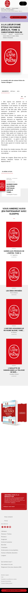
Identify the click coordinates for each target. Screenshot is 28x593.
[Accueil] (7, 3)
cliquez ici (13, 502)
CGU (2, 577)
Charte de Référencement (6, 583)
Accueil (2, 8)
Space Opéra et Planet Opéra (7, 9)
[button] (18, 17)
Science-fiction (15, 8)
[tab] (5, 91)
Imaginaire (8, 8)
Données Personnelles (6, 581)
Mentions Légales (5, 575)
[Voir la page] (14, 413)
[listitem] (2, 527)
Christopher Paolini (11, 32)
